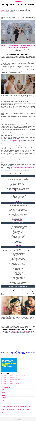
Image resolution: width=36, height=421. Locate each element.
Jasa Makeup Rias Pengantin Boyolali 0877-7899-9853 (11, 413)
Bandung (3, 389)
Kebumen (3, 395)
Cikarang (3, 394)
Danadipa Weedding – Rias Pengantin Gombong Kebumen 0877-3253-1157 (15, 409)
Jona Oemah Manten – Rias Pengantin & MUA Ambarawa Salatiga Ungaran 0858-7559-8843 (17, 411)
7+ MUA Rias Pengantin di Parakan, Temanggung (10, 377)
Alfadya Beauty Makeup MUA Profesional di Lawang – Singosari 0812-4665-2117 (16, 406)
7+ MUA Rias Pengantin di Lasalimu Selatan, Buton (10, 383)
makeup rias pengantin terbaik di (12, 9)
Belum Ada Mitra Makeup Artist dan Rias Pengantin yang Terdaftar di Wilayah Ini (18, 46)
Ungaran (3, 402)
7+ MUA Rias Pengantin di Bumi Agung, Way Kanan (10, 379)
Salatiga (3, 400)
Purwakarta (4, 398)
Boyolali (3, 392)
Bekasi (3, 390)
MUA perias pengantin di (12, 140)
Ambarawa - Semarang (6, 387)
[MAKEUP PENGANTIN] (18, 1)
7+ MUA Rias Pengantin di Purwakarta (8, 381)
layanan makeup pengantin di (19, 291)
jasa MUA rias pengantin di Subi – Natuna (19, 331)
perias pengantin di (15, 110)
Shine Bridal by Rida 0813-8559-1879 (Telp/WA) (10, 408)
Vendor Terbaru (4, 404)
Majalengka (4, 397)
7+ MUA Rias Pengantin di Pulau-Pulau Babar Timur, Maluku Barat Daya (14, 375)
